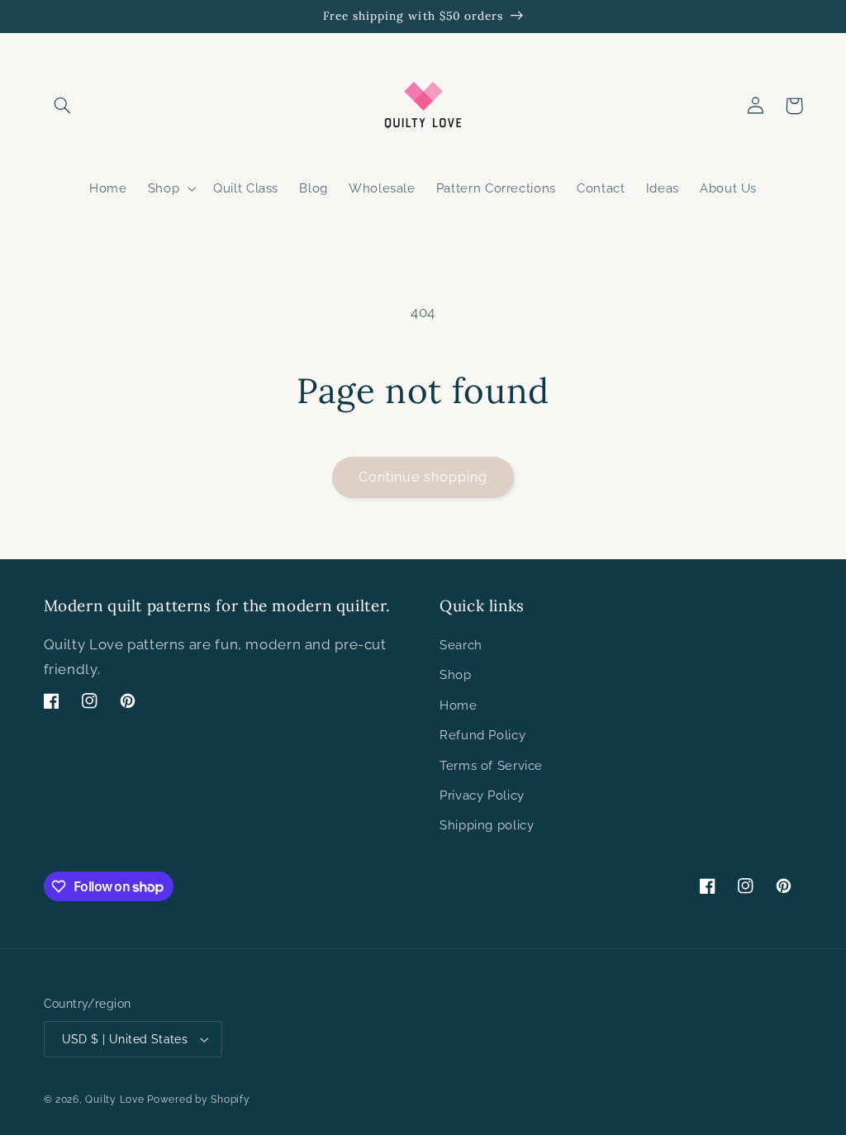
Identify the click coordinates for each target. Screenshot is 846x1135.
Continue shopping (423, 477)
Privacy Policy (482, 795)
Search (461, 645)
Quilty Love (114, 1099)
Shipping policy (487, 825)
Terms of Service (491, 765)
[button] (63, 106)
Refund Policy (482, 735)
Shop (456, 674)
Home (459, 705)
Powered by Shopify (198, 1099)
